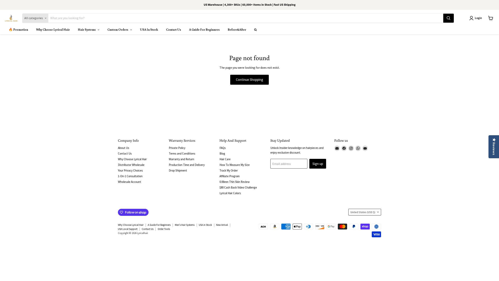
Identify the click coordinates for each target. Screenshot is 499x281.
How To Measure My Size (234, 165)
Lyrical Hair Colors (230, 193)
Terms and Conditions (182, 153)
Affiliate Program (229, 176)
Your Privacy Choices (130, 170)
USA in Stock (205, 225)
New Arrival (222, 225)
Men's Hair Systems (185, 225)
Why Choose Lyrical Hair (132, 159)
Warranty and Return (181, 159)
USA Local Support (127, 229)
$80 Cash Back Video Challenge (238, 187)
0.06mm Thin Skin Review (234, 182)
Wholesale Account (129, 182)
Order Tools (164, 229)
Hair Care (225, 159)
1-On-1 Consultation (130, 176)
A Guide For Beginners (159, 225)
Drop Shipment (178, 170)
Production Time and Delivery (187, 165)
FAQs (222, 148)
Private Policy (177, 148)
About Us (123, 148)
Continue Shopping (249, 79)
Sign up (317, 163)
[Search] (448, 18)
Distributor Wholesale (131, 165)
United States (362, 212)
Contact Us (125, 153)
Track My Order (228, 170)
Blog (222, 153)
